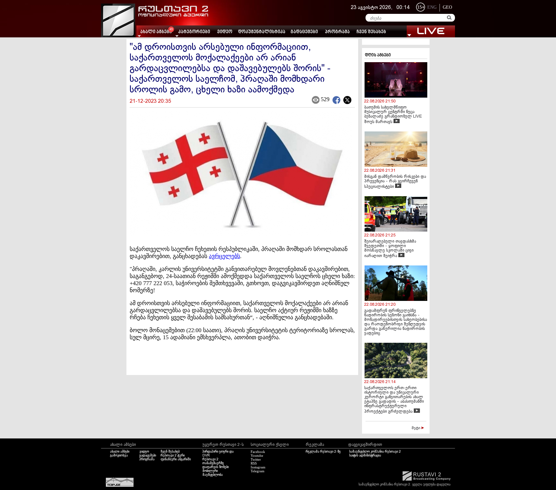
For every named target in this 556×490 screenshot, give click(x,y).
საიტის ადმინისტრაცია (365, 455)
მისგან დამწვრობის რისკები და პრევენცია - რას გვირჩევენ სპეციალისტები (395, 182)
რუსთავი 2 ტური (173, 455)
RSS (254, 463)
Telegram (257, 471)
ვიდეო (224, 32)
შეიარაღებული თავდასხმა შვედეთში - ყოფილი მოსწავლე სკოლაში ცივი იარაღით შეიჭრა (390, 249)
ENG (432, 7)
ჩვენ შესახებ (371, 32)
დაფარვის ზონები (215, 467)
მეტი (416, 428)
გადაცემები (304, 32)
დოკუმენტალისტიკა (261, 32)
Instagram (258, 467)
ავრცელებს (224, 256)
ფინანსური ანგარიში (176, 459)
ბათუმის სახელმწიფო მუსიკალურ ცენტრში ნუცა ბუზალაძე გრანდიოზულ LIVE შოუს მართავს (393, 115)
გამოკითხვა (119, 455)
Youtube (257, 455)
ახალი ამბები (119, 451)
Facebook (258, 452)
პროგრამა (337, 32)
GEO (447, 7)
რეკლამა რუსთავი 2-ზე (323, 451)
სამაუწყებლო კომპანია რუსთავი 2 (375, 451)
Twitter (256, 459)
